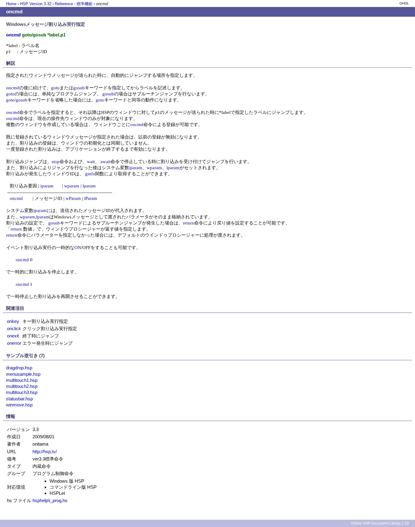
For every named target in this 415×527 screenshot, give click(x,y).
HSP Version (35, 4)
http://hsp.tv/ (45, 451)
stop (56, 161)
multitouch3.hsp (21, 392)
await (106, 161)
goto (55, 87)
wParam (73, 198)
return (188, 222)
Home (11, 4)
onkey (13, 321)
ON (77, 247)
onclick (14, 328)
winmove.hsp (19, 404)
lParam (90, 198)
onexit (13, 335)
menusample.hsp (23, 374)
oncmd (12, 87)
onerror (14, 343)
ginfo (90, 173)
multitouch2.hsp (21, 386)
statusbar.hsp (19, 398)
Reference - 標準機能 (73, 4)
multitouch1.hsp (21, 380)
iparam (135, 167)
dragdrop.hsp (19, 367)
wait (91, 161)
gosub (79, 87)
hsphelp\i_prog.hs (50, 500)
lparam (173, 167)
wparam (154, 167)
